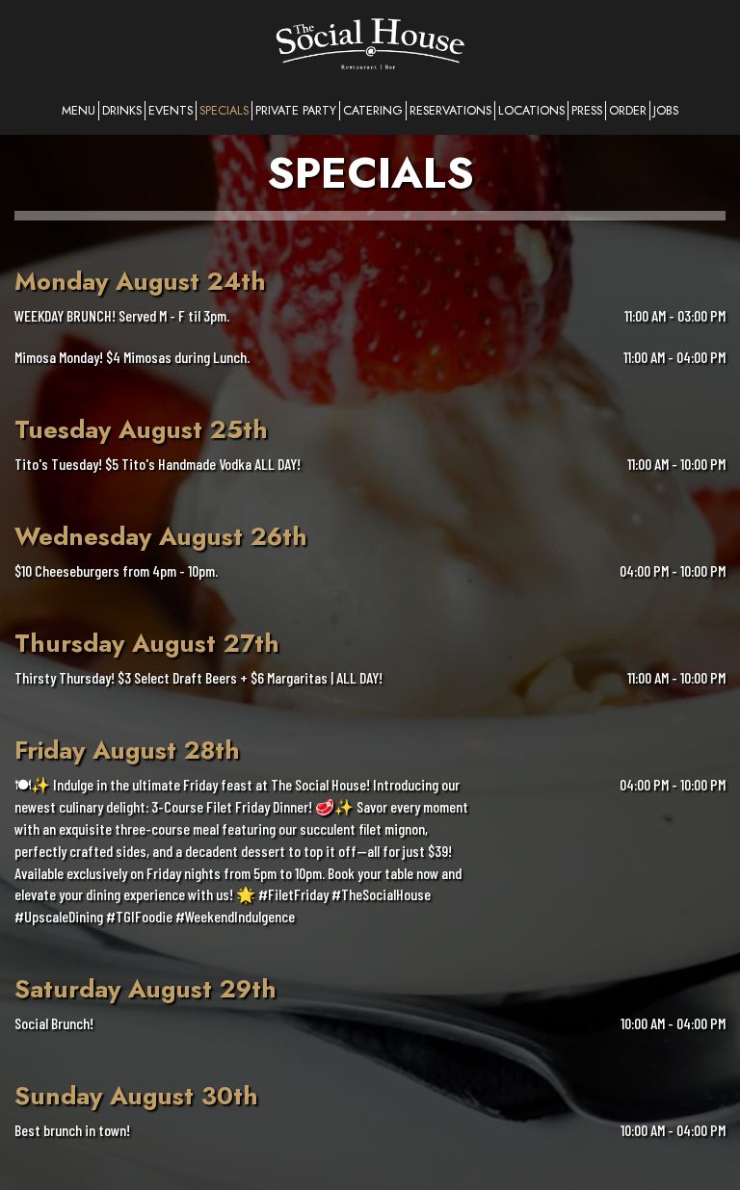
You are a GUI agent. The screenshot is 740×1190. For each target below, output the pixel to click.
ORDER (628, 110)
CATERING (373, 110)
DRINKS (122, 110)
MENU (78, 110)
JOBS (665, 110)
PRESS (586, 110)
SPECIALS (224, 110)
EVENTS (170, 110)
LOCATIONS (531, 110)
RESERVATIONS (450, 110)
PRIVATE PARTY (295, 110)
